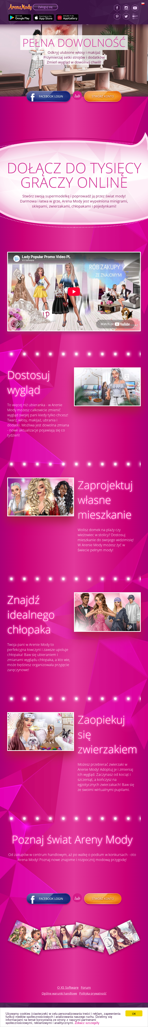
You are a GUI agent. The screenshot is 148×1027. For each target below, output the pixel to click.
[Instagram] (126, 8)
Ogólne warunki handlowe (59, 993)
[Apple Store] (43, 17)
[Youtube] (136, 8)
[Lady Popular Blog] (136, 16)
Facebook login (51, 96)
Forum (86, 987)
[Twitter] (126, 16)
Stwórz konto (103, 96)
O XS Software (68, 987)
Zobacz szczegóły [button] (87, 1022)
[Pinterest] (117, 16)
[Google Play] (19, 17)
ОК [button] (134, 1013)
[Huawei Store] (67, 17)
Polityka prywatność (92, 993)
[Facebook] (117, 8)
